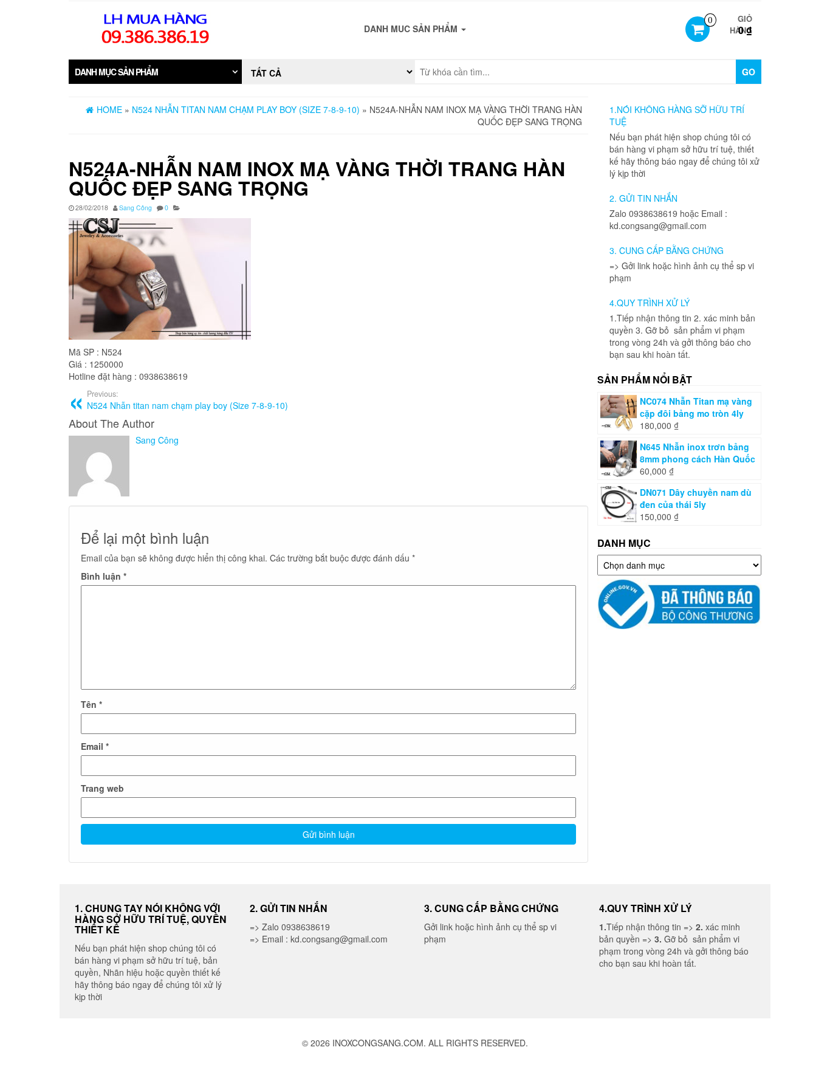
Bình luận (103, 576)
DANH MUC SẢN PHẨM (412, 28)
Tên (91, 704)
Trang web (102, 788)
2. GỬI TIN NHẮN (643, 198)
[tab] (155, 72)
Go (748, 72)
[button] (155, 72)
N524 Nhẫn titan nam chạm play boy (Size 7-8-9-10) (187, 399)
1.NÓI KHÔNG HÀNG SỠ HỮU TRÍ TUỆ (676, 115)
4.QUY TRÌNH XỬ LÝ (649, 303)
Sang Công (135, 207)
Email (95, 746)
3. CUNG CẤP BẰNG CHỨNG (666, 250)
